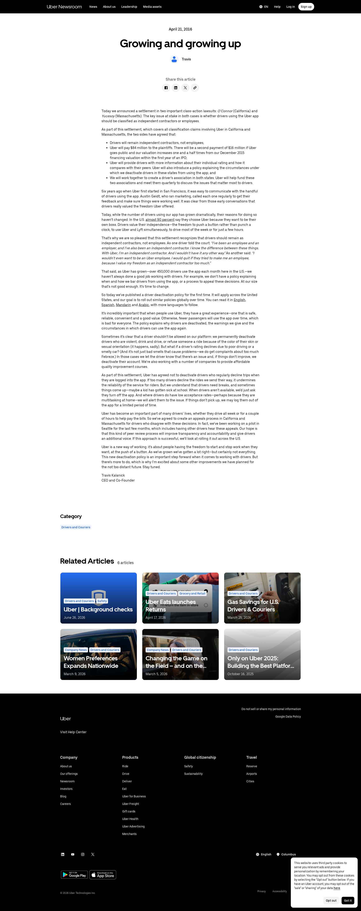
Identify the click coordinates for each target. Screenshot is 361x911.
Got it (348, 900)
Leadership (129, 6)
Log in (290, 6)
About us (109, 6)
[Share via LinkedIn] (176, 88)
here (337, 888)
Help (277, 6)
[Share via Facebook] (166, 88)
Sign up (306, 6)
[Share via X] (185, 88)
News (93, 6)
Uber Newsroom (64, 7)
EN (266, 6)
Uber (65, 718)
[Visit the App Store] (102, 875)
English (266, 854)
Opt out (331, 900)
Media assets (152, 6)
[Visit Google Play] (74, 875)
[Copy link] (195, 88)
